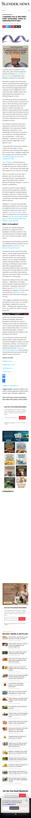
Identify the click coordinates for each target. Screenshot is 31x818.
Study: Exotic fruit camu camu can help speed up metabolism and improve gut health (17, 660)
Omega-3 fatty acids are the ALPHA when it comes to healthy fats (17, 722)
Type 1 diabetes (7, 162)
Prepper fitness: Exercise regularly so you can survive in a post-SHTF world (18, 715)
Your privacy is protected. (9, 422)
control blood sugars (15, 212)
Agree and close (14, 808)
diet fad (9, 391)
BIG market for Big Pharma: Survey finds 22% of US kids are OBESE (18, 637)
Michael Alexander (14, 23)
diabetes (22, 389)
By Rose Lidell (18, 663)
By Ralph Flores (18, 761)
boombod (15, 389)
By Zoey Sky (17, 648)
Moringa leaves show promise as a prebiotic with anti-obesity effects (17, 758)
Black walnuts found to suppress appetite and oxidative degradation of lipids (17, 779)
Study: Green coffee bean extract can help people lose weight (17, 652)
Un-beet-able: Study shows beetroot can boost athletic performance (16, 685)
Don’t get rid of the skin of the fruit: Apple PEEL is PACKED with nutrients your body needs (18, 730)
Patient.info (18, 292)
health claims (24, 391)
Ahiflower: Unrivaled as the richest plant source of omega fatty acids (17, 752)
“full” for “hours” (18, 288)
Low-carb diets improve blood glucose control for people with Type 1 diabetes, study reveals (15, 219)
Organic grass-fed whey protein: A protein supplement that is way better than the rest (17, 744)
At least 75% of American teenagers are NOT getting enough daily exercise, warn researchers (18, 677)
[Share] (15, 381)
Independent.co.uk (8, 365)
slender (4, 393)
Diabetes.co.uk (7, 361)
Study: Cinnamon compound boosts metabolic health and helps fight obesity (18, 700)
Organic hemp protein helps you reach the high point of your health (18, 772)
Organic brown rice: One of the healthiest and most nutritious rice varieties (17, 668)
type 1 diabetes (13, 393)
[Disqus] (15, 515)
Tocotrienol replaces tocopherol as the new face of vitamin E (18, 765)
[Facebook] (15, 375)
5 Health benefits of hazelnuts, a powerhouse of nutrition (17, 737)
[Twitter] (15, 378)
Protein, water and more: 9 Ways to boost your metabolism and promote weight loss (18, 645)
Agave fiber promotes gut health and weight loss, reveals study (17, 692)
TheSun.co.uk (6, 371)
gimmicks (16, 391)
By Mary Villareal (18, 640)
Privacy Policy (11, 804)
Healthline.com (7, 368)
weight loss (21, 393)
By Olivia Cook (18, 672)
